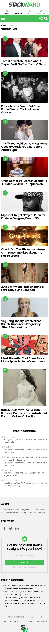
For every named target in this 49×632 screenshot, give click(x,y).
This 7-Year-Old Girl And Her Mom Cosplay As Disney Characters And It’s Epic (24, 147)
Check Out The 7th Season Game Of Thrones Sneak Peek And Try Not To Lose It (23, 253)
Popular (18, 13)
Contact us (6, 621)
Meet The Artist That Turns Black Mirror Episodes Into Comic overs (23, 359)
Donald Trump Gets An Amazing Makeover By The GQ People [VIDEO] (25, 484)
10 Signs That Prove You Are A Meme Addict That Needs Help (25, 440)
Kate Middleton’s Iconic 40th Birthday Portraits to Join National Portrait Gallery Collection (24, 413)
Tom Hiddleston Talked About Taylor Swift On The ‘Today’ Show (23, 62)
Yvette (6, 470)
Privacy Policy (41, 621)
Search (46, 18)
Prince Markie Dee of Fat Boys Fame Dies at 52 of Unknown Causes (20, 109)
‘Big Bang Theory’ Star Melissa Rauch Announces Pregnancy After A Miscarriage (21, 324)
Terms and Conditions (23, 621)
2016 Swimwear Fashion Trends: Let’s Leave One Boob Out (22, 288)
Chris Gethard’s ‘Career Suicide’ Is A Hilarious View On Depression (24, 182)
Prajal (6, 447)
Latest (7, 13)
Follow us (40, 18)
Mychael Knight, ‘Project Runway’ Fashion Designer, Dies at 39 (23, 216)
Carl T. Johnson (10, 437)
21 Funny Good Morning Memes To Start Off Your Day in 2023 (25, 451)
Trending (41, 13)
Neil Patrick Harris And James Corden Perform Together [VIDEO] (24, 474)
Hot (29, 13)
